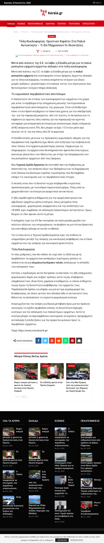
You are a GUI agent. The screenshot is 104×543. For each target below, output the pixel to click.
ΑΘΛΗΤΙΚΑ (50, 24)
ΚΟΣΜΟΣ (21, 24)
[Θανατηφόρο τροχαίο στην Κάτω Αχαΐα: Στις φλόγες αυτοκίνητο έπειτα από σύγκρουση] (86, 457)
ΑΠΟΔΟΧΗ (62, 540)
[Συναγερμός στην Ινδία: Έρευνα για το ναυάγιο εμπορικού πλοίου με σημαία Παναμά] (60, 457)
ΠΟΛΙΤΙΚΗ (61, 24)
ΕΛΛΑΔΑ (11, 24)
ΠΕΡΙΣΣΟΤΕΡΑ (76, 540)
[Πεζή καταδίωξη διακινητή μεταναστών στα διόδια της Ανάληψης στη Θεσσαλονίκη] (8, 500)
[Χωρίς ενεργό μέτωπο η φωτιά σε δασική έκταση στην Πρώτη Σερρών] (26, 371)
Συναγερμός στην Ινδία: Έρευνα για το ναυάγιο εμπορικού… (64, 465)
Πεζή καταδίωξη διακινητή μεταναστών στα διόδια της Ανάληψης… (13, 505)
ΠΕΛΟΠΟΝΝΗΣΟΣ (35, 24)
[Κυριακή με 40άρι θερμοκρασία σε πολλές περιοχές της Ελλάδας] (34, 499)
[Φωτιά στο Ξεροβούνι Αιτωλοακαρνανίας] (86, 505)
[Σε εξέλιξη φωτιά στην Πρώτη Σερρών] (52, 371)
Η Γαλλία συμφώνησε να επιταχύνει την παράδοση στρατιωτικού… (12, 480)
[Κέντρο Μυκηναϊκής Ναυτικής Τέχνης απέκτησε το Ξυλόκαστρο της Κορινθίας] (86, 482)
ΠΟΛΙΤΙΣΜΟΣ (74, 24)
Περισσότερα (88, 24)
